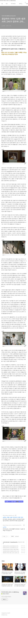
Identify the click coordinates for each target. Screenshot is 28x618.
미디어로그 (13, 3)
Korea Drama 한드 (14, 542)
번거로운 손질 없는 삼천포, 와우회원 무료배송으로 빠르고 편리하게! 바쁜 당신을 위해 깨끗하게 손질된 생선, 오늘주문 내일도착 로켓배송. (14, 519)
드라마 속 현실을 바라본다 (6, 596)
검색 (22, 3)
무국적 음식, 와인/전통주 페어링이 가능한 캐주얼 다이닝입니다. (14, 529)
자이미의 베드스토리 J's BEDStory (10, 592)
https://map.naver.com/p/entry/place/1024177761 (12, 525)
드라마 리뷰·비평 (6, 542)
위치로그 (21, 3)
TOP (25, 614)
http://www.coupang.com (8, 515)
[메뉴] (25, 3)
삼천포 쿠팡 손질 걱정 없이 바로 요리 (13, 517)
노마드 (4, 527)
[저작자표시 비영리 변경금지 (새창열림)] (17, 536)
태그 (7, 3)
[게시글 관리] (8, 536)
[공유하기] (6, 536)
